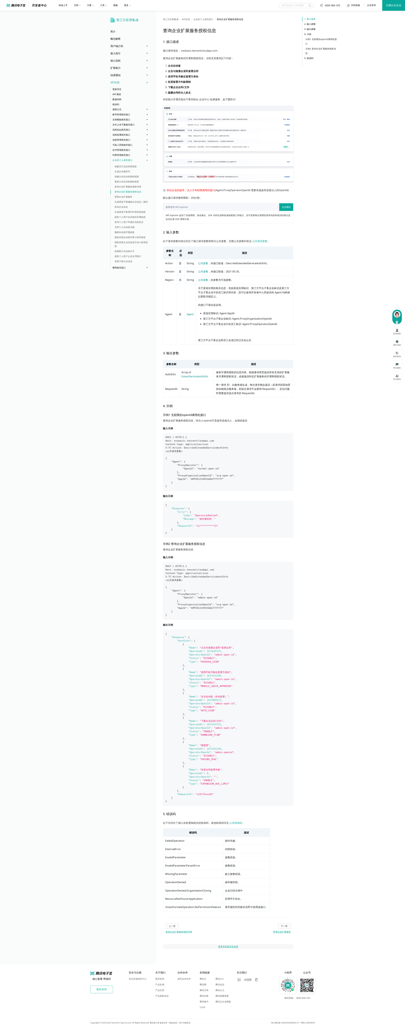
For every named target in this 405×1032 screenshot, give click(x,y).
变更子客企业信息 (123, 261)
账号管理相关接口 (121, 114)
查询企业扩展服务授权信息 (128, 191)
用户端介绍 (116, 46)
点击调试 (286, 207)
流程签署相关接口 (121, 134)
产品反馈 (159, 984)
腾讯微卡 (204, 1002)
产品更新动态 (162, 996)
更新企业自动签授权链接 (127, 181)
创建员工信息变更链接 (126, 166)
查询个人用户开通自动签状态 (129, 222)
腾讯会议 (219, 984)
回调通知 (115, 75)
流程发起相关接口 (121, 129)
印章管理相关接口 (121, 154)
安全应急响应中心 (137, 979)
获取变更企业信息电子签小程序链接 (131, 244)
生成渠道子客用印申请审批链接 (130, 211)
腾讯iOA (219, 979)
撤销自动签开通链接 (124, 232)
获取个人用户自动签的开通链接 (130, 216)
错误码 (115, 104)
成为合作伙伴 (184, 979)
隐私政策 (173, 1022)
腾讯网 (203, 984)
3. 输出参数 (310, 29)
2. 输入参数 (310, 23)
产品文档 (159, 990)
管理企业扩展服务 (123, 196)
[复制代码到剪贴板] (289, 437)
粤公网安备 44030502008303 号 (285, 1022)
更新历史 (116, 89)
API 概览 (116, 94)
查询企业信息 (121, 206)
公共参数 (203, 263)
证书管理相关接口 (121, 149)
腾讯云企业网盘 (223, 1002)
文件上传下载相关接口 (123, 124)
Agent (190, 314)
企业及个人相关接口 (122, 160)
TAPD (202, 1007)
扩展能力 (115, 68)
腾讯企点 (219, 990)
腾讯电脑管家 (222, 996)
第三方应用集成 (127, 20)
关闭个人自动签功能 (124, 227)
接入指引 (115, 53)
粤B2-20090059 (308, 1022)
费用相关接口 (119, 267)
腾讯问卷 (204, 996)
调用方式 (116, 109)
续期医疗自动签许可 (124, 251)
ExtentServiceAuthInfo (194, 376)
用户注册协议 (184, 1022)
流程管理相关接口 (121, 139)
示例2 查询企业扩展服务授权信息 (320, 51)
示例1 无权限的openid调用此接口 (321, 41)
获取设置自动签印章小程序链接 (130, 237)
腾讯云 (203, 979)
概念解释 (115, 39)
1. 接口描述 (310, 18)
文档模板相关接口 (121, 119)
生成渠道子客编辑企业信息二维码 (131, 201)
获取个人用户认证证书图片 (128, 256)
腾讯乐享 (204, 990)
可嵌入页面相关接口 (122, 144)
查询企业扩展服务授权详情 (128, 186)
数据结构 (116, 99)
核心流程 (115, 60)
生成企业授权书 (122, 171)
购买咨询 (159, 979)
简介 (112, 31)
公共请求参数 (259, 241)
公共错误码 (235, 823)
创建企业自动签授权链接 (127, 176)
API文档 (114, 82)
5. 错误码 (308, 58)
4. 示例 (307, 34)
